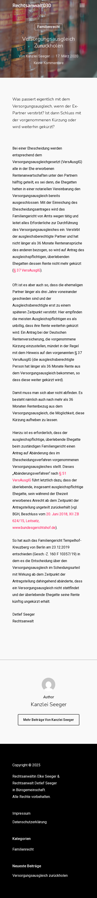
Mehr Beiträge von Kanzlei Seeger (48, 720)
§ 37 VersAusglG (27, 270)
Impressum (21, 813)
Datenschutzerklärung (29, 822)
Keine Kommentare (49, 63)
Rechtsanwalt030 (31, 5)
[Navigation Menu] (82, 5)
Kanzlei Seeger (38, 56)
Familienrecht (48, 27)
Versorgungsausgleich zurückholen (40, 875)
